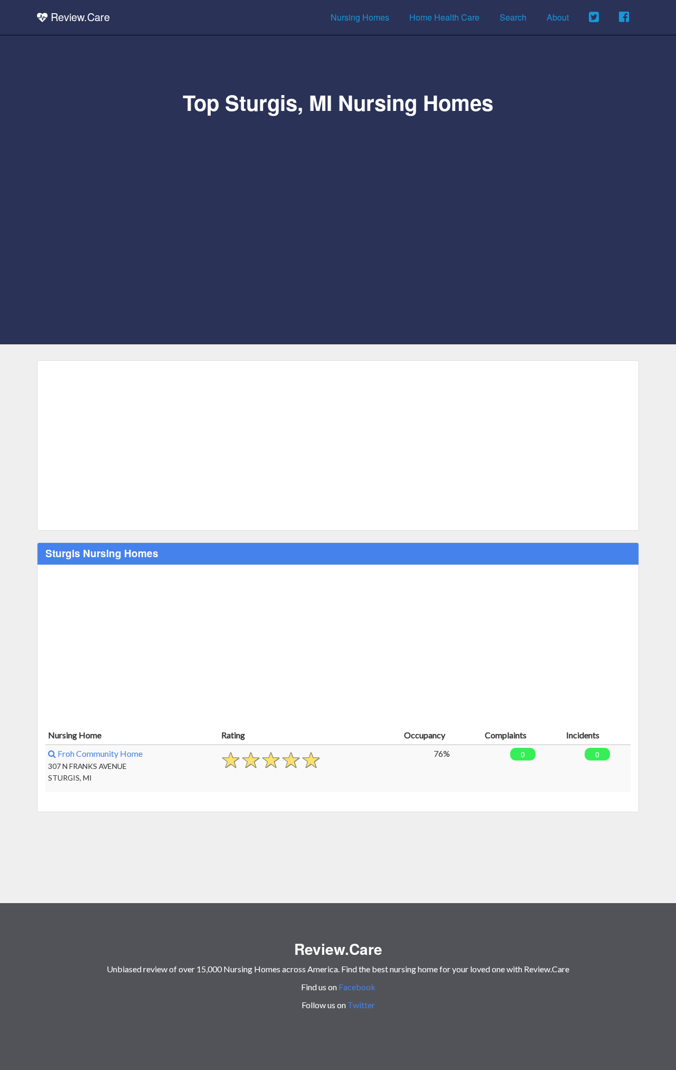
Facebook (357, 987)
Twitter (361, 1005)
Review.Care (79, 16)
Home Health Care (444, 17)
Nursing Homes (360, 17)
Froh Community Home (99, 753)
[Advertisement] (338, 194)
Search (513, 17)
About (558, 17)
